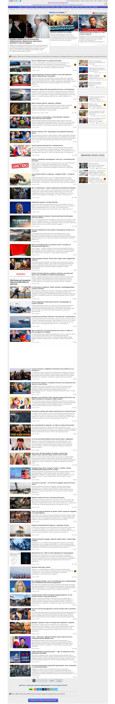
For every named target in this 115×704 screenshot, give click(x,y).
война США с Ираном (32, 9)
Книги (95, 0)
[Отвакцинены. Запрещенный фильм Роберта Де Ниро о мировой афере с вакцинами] (83, 175)
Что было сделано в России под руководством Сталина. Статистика (97, 113)
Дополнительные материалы (73, 0)
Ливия (63, 694)
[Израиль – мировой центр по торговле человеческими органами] (83, 80)
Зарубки (87, 0)
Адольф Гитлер (100, 56)
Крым (68, 7)
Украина (63, 7)
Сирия (86, 7)
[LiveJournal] (46, 689)
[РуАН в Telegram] (20, 1)
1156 (52, 681)
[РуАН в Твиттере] (16, 1)
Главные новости (28, 7)
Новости (37, 7)
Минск (13, 694)
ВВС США (19, 694)
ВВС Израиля (31, 694)
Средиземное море (54, 694)
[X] (43, 689)
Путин (58, 7)
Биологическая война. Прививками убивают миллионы (95, 84)
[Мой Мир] (40, 689)
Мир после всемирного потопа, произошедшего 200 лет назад (97, 62)
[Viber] (48, 689)
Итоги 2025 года (43, 9)
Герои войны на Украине (55, 9)
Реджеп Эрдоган (42, 694)
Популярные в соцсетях (100, 9)
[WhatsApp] (51, 689)
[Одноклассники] (35, 689)
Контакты (106, 0)
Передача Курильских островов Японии (38, 56)
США (81, 7)
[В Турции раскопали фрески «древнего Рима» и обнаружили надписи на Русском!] (83, 101)
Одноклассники (86, 155)
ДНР (73, 7)
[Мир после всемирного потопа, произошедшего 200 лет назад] (83, 65)
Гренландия (66, 9)
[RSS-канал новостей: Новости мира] (66, 12)
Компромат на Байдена (59, 56)
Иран (25, 694)
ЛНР (77, 7)
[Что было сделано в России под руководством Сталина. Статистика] (83, 115)
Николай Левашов (88, 9)
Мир (90, 7)
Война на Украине (20, 9)
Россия (53, 7)
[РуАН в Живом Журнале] (18, 1)
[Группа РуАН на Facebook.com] (12, 1)
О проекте (100, 0)
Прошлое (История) (76, 9)
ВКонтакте (95, 155)
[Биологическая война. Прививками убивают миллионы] (83, 87)
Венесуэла (21, 56)
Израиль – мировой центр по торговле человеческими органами (96, 77)
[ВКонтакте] (38, 689)
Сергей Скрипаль (88, 56)
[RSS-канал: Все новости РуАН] (106, 3)
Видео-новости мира (101, 13)
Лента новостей (45, 7)
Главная (20, 7)
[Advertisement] (43, 356)
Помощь (95, 7)
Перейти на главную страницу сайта (43, 700)
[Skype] (56, 689)
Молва (91, 0)
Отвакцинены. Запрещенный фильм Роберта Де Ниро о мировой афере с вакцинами (97, 172)
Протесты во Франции (75, 56)
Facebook (101, 155)
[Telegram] (53, 689)
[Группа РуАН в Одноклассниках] (14, 1)
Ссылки (82, 0)
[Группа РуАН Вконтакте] (10, 1)
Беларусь (14, 56)
